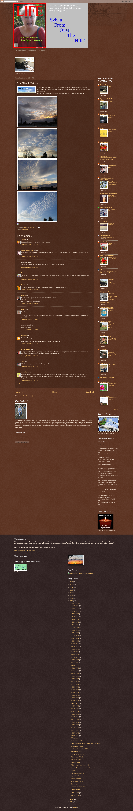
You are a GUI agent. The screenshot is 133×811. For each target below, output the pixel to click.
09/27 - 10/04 (75, 638)
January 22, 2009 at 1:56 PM (29, 343)
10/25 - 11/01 (75, 627)
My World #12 (75, 776)
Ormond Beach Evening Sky (107, 237)
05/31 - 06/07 (75, 684)
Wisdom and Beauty (76, 741)
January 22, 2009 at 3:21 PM (29, 366)
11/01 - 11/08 (75, 625)
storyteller (24, 372)
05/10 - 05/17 (75, 692)
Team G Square (104, 396)
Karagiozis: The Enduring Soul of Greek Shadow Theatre (108, 272)
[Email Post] (38, 227)
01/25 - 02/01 (75, 733)
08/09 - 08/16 (75, 657)
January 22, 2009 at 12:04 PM (29, 319)
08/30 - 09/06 (75, 649)
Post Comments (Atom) (29, 396)
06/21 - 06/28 (75, 676)
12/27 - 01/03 (75, 603)
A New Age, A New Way (77, 754)
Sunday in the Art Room (111, 244)
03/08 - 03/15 (75, 717)
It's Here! (73, 770)
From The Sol (104, 242)
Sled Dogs (111, 102)
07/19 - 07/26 (75, 665)
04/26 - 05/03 (75, 698)
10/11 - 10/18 (75, 633)
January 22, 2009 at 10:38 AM (29, 303)
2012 (71, 592)
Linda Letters (104, 142)
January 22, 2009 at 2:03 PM (29, 356)
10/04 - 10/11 (75, 635)
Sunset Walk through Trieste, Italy (112, 196)
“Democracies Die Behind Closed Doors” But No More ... (87, 743)
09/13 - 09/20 (75, 643)
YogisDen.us (103, 156)
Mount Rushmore (76, 778)
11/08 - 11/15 (75, 622)
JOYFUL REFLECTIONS (107, 256)
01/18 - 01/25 (75, 736)
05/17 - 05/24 (75, 690)
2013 (71, 590)
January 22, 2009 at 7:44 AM (29, 256)
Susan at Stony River (27, 250)
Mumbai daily (104, 85)
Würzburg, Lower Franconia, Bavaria (111, 325)
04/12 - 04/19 (75, 703)
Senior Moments (105, 235)
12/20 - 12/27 (75, 606)
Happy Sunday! (75, 789)
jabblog (102, 128)
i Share (102, 270)
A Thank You (74, 738)
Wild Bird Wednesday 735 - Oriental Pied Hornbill (112, 183)
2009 (71, 601)
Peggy (23, 309)
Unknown (24, 335)
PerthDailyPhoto (105, 382)
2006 (71, 801)
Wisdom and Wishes (77, 746)
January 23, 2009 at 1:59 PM (29, 380)
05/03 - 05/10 (75, 695)
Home (54, 392)
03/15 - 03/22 (75, 714)
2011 (71, 595)
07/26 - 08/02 (75, 662)
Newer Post (19, 392)
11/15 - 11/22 (75, 619)
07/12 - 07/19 (75, 668)
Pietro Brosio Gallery (106, 207)
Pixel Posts (103, 363)
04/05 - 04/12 (75, 706)
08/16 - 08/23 (75, 654)
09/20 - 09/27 (75, 641)
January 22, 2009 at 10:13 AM (29, 289)
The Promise (74, 784)
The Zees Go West (105, 321)
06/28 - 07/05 (75, 673)
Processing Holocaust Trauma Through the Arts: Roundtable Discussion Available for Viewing (108, 298)
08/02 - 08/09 (75, 660)
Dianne (23, 295)
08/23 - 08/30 (75, 652)
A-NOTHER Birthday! (111, 309)
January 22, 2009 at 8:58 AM (29, 279)
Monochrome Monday (77, 781)
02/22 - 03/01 (75, 722)
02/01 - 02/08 (75, 730)
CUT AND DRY (104, 221)
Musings (102, 164)
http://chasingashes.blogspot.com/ (24, 550)
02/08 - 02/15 (75, 727)
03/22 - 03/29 (75, 711)
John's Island (104, 114)
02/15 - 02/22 (75, 725)
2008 (71, 799)
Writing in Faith (104, 292)
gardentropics (104, 278)
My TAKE (102, 335)
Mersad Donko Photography (108, 193)
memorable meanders (106, 307)
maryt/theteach (25, 349)
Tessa (23, 239)
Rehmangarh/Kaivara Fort (112, 398)
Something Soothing (111, 223)
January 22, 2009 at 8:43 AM (29, 267)
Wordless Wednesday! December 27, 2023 (112, 353)
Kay (22, 273)
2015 (71, 584)
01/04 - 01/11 (75, 795)
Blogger (75, 807)
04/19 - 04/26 (75, 700)
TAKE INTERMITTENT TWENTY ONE (112, 338)
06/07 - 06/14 (75, 681)
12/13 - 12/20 (75, 608)
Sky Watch (24, 229)
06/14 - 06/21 (75, 679)
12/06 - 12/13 (75, 611)
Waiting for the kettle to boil (112, 130)
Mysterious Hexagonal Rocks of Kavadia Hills (111, 282)
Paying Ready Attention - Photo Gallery (107, 178)
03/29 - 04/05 (75, 708)
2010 (71, 598)
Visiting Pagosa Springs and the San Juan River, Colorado (108, 158)
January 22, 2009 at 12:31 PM (29, 330)
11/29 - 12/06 (75, 614)
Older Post (89, 392)
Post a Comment (24, 384)
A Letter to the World (77, 757)
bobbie (23, 285)
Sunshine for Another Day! (78, 787)
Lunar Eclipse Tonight (111, 116)
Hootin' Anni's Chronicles (107, 377)
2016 (71, 582)
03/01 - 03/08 (75, 719)
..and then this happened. (112, 384)
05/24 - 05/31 (75, 687)
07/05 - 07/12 (75, 671)
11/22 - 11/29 (75, 616)
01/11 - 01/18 (75, 793)
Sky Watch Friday (76, 759)
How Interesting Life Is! (77, 773)
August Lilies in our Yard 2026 (112, 258)
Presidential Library (76, 751)
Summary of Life (75, 762)
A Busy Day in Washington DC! (80, 765)
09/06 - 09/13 (75, 646)
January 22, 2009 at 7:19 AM (29, 244)
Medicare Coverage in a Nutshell (80, 749)
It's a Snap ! (103, 349)
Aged (109, 86)
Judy (22, 361)
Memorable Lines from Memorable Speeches (83, 768)
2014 (71, 587)
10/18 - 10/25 (75, 630)
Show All (116, 409)
